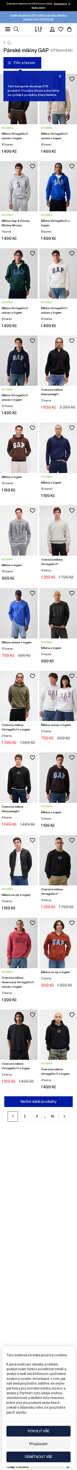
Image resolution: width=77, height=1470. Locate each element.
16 (52, 1116)
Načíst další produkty (38, 1101)
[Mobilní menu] (7, 29)
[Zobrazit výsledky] (16, 29)
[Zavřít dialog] (59, 76)
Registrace (60, 3)
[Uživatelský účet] (52, 29)
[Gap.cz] (38, 29)
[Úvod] (4, 42)
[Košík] (69, 29)
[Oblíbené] (60, 29)
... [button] (45, 1116)
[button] (64, 1116)
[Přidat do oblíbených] (71, 79)
